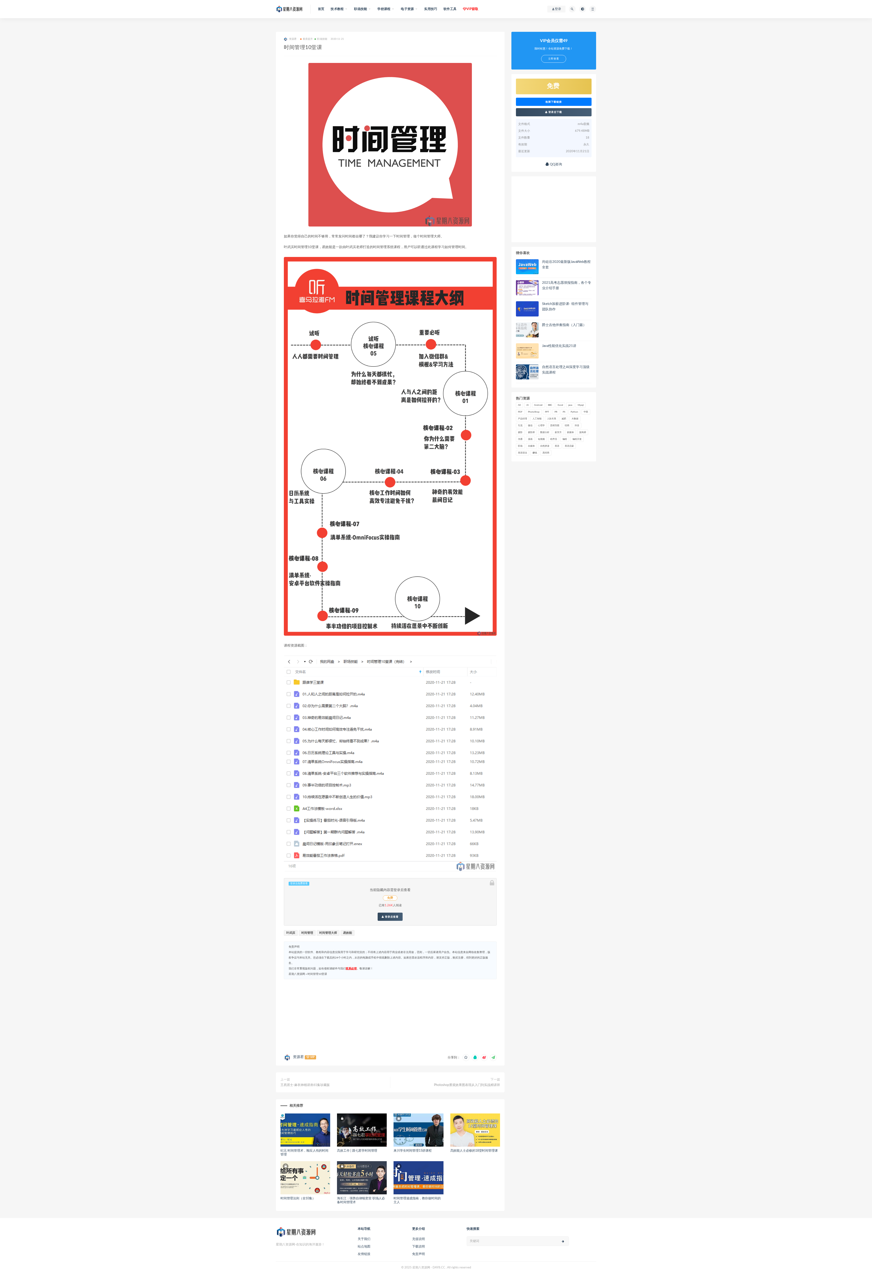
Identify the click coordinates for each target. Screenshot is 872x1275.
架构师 (582, 432)
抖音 (577, 425)
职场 (520, 446)
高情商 (546, 453)
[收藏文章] (466, 1057)
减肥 (564, 419)
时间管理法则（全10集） (297, 1198)
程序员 (553, 439)
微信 (530, 425)
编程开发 (577, 439)
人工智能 (537, 419)
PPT (547, 412)
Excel (560, 405)
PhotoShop (534, 412)
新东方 (558, 432)
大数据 (575, 419)
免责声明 (418, 1254)
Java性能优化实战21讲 (559, 346)
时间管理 (307, 932)
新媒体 (570, 432)
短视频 (541, 439)
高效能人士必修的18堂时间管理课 (474, 1150)
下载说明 (418, 1246)
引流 (520, 425)
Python (574, 412)
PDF (520, 412)
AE (519, 405)
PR (556, 412)
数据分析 (544, 432)
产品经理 (522, 419)
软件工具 (449, 9)
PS (564, 412)
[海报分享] (493, 1057)
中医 (586, 412)
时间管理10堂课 (317, 974)
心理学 (541, 425)
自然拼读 (544, 446)
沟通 (520, 439)
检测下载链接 (553, 101)
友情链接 (364, 1254)
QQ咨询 (555, 164)
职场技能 (322, 39)
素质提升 (308, 39)
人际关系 (551, 419)
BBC (550, 405)
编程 (564, 439)
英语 (557, 446)
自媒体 (531, 446)
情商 (567, 425)
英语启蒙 (569, 446)
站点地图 (364, 1246)
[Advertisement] (390, 1015)
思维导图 (554, 425)
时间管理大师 (328, 932)
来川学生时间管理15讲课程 (412, 1150)
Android (538, 405)
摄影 (520, 432)
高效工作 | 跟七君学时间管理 (357, 1150)
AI (527, 405)
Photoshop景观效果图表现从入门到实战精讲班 (467, 1085)
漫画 (530, 439)
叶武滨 (290, 932)
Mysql (581, 405)
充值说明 (418, 1239)
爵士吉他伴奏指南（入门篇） (564, 325)
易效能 (347, 932)
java (570, 405)
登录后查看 (391, 916)
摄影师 (531, 432)
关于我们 (364, 1239)
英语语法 (522, 453)
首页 (321, 9)
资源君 (298, 1057)
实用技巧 (430, 9)
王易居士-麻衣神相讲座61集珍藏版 (305, 1085)
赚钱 (535, 453)
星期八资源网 (297, 974)
